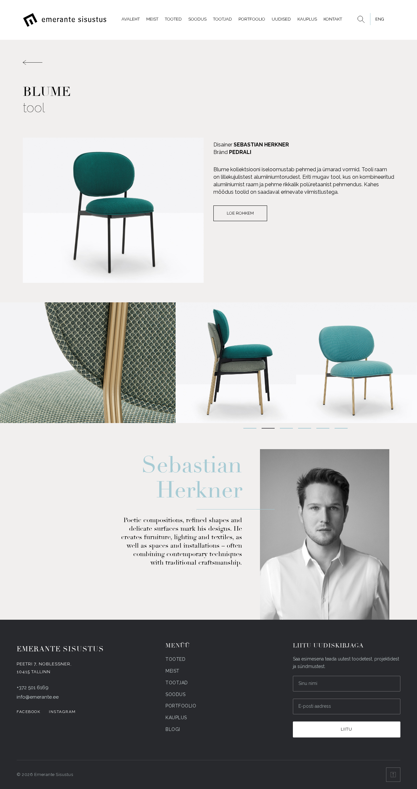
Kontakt (333, 19)
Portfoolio (251, 19)
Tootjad (222, 19)
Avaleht (131, 19)
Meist (152, 19)
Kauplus (307, 19)
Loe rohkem (240, 213)
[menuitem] (379, 19)
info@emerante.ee (38, 697)
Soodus (197, 19)
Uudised (281, 19)
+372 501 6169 (33, 687)
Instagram (62, 711)
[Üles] (393, 774)
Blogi (172, 729)
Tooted (173, 19)
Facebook (28, 711)
